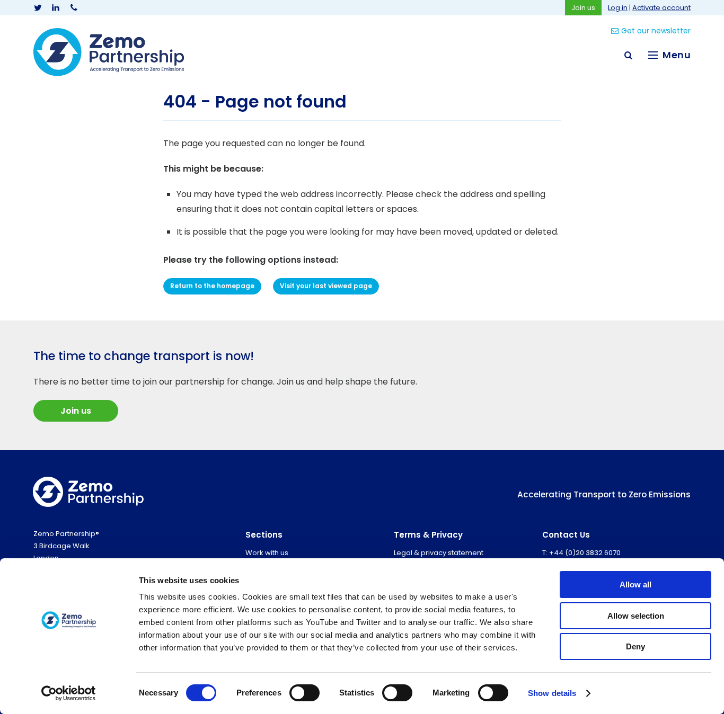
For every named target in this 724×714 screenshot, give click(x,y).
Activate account (661, 8)
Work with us (266, 553)
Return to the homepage (212, 285)
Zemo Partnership (108, 52)
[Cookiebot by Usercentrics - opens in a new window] (68, 693)
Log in (618, 8)
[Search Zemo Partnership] (628, 55)
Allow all (635, 584)
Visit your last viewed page (326, 285)
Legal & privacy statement (438, 553)
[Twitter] (37, 8)
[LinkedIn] (55, 8)
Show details (552, 693)
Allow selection (635, 615)
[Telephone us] (73, 8)
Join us (583, 8)
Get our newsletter (656, 30)
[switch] (304, 692)
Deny (635, 646)
